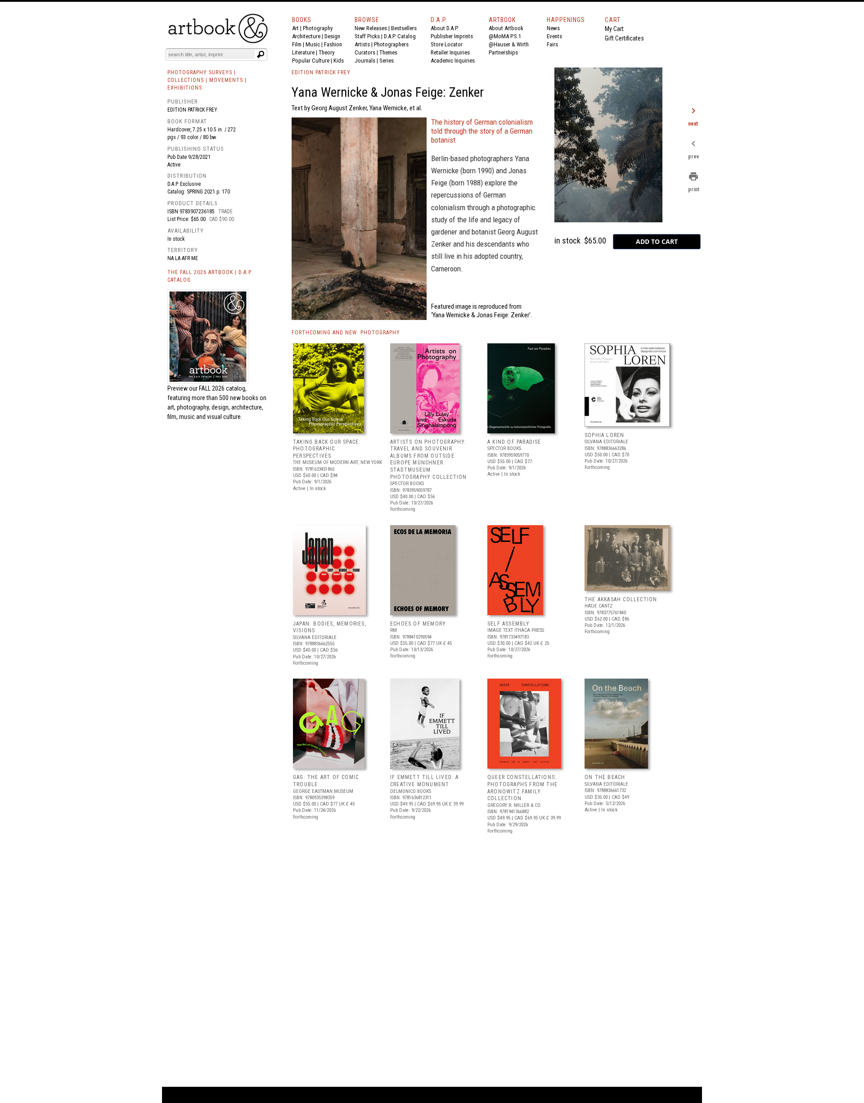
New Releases (371, 28)
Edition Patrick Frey (192, 110)
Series (386, 60)
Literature (303, 52)
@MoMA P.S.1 (505, 36)
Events (554, 36)
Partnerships (503, 52)
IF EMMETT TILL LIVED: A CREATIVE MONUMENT (424, 781)
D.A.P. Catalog (400, 36)
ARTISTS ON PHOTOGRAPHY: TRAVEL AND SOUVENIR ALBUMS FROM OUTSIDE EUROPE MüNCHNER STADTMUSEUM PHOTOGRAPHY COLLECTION (428, 459)
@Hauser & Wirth (509, 44)
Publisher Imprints (452, 36)
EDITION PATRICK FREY (321, 72)
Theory (326, 52)
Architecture (306, 36)
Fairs (552, 44)
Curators (365, 52)
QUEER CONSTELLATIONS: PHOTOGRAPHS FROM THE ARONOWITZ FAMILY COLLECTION (522, 787)
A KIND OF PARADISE (514, 442)
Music (313, 44)
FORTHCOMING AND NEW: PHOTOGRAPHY (346, 332)
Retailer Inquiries (450, 52)
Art (295, 28)
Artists (362, 44)
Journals (365, 60)
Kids (338, 60)
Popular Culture (310, 60)
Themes (388, 52)
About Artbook (506, 28)
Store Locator (447, 44)
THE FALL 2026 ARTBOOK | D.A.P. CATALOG (209, 276)
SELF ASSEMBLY (508, 624)
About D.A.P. (445, 28)
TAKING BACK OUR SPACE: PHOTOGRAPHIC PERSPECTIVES (326, 449)
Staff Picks (367, 36)
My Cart (614, 28)
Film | (299, 44)
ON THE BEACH (605, 777)
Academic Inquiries (453, 60)
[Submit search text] (261, 54)
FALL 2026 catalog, (223, 388)
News (553, 28)
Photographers (391, 44)
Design (332, 36)
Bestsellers (404, 28)
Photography (318, 28)
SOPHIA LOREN (604, 435)
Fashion (333, 44)
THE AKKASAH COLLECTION (621, 599)
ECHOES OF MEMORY (418, 624)
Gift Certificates (624, 38)
